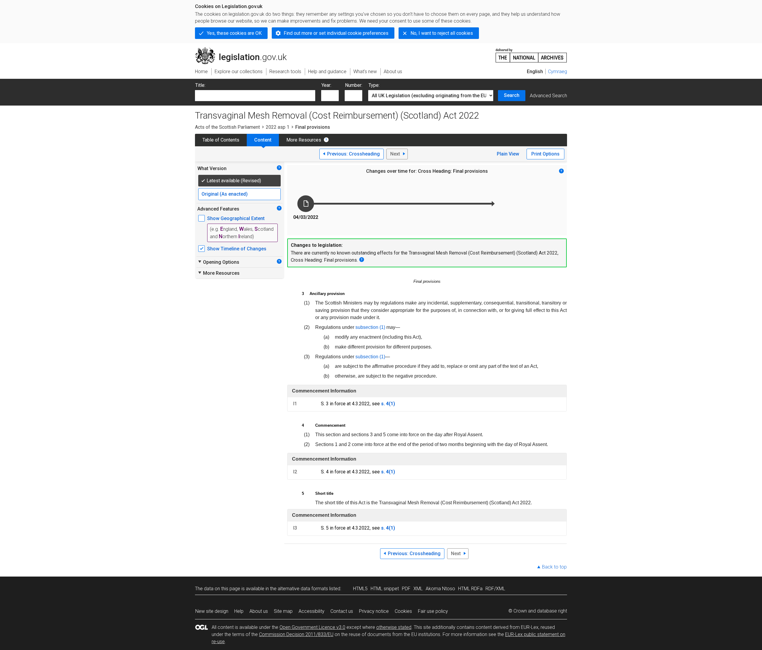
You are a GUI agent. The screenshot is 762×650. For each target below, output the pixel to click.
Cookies (403, 611)
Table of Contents (220, 140)
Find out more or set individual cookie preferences (336, 33)
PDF (406, 588)
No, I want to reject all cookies (441, 33)
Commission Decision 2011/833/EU (296, 634)
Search (511, 95)
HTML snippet (385, 588)
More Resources (303, 140)
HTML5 (360, 588)
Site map (283, 611)
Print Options (545, 154)
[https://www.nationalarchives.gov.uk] (531, 53)
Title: (200, 85)
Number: (353, 85)
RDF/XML (495, 588)
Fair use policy (433, 611)
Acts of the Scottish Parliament (227, 127)
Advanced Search (548, 95)
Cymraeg (557, 71)
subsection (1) (370, 327)
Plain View (508, 154)
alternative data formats (303, 588)
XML (418, 588)
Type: (374, 85)
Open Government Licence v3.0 (312, 627)
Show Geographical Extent (236, 218)
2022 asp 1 (277, 127)
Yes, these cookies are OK (234, 33)
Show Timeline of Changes (236, 249)
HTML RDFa (470, 588)
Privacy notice (374, 611)
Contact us (341, 611)
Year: (326, 85)
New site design (211, 611)
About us (258, 611)
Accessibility (311, 611)
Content (262, 140)
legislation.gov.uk (244, 49)
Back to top (554, 567)
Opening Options (218, 262)
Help (238, 611)
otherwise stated (393, 627)
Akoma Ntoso (440, 588)
